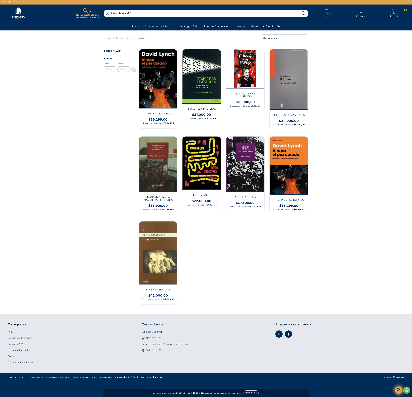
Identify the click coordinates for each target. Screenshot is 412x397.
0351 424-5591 (154, 338)
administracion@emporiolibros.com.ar (167, 344)
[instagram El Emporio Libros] (4, 2)
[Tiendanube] (394, 377)
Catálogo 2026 (188, 26)
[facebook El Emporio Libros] (9, 2)
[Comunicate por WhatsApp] (406, 390)
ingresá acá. (123, 377)
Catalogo (118, 38)
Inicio (135, 26)
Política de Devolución (265, 26)
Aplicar (133, 69)
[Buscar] (304, 13)
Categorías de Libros (158, 26)
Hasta (120, 63)
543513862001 (154, 331)
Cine (129, 38)
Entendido (251, 393)
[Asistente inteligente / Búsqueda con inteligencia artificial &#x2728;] (398, 390)
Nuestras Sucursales (216, 26)
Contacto (240, 26)
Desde (106, 63)
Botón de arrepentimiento (147, 377)
